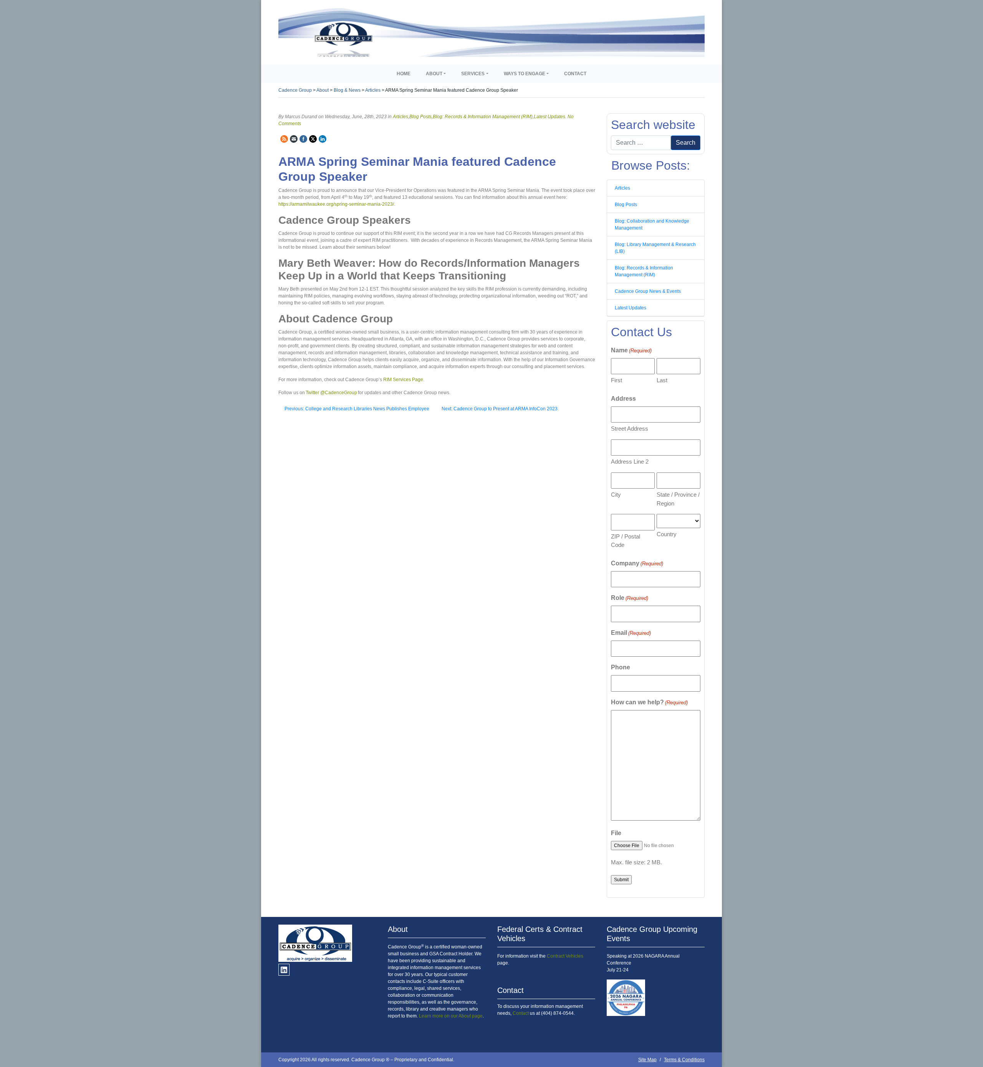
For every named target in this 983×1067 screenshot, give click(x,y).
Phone (620, 667)
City (616, 494)
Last (662, 380)
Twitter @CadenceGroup (331, 392)
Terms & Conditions (684, 1059)
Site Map (647, 1059)
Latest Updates (549, 116)
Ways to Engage (524, 73)
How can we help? (649, 702)
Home (403, 73)
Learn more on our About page (451, 1016)
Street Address (629, 428)
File (616, 833)
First (616, 380)
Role (629, 598)
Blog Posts (420, 116)
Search (685, 142)
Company (637, 563)
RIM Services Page (403, 379)
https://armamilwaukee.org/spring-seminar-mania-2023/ (336, 204)
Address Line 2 (630, 461)
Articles (400, 116)
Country (667, 534)
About (434, 73)
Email (631, 632)
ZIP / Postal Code (625, 540)
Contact (575, 73)
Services (473, 73)
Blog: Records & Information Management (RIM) (483, 116)
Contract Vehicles (565, 956)
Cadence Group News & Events (648, 291)
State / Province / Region (678, 499)
